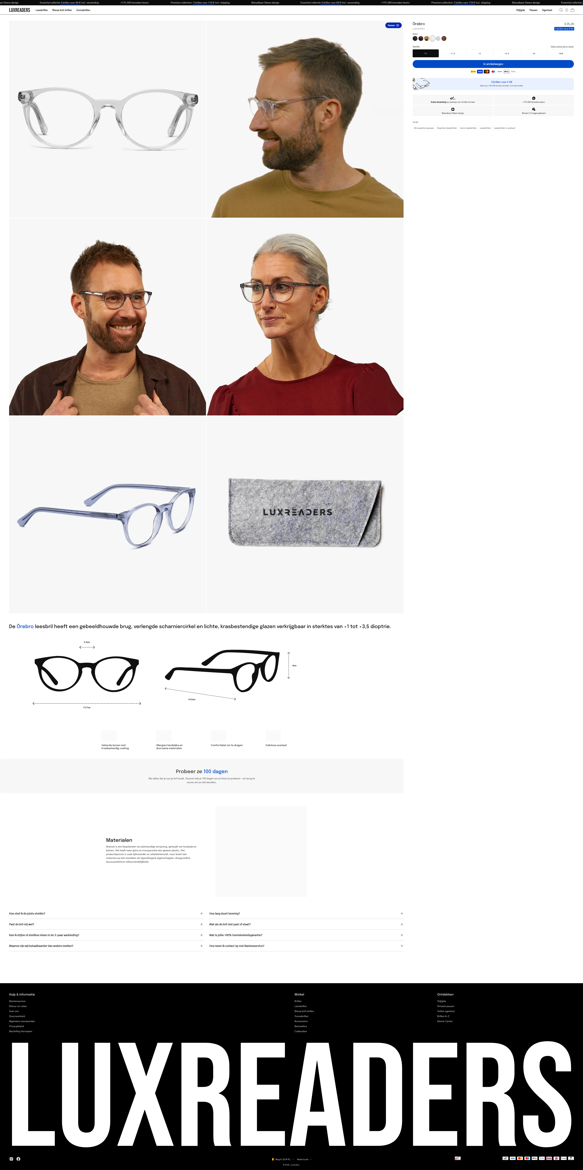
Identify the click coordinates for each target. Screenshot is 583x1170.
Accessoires (301, 1021)
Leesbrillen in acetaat (504, 127)
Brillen (298, 1001)
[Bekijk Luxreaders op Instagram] (11, 1159)
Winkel (299, 994)
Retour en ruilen (18, 1006)
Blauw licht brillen (304, 1011)
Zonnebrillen (301, 1016)
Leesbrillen (485, 127)
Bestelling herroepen (20, 1031)
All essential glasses (424, 127)
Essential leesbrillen (447, 127)
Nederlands (303, 1159)
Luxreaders (295, 1164)
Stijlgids (441, 1001)
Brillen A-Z (443, 1016)
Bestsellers (301, 1026)
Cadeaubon (301, 1031)
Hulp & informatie (22, 994)
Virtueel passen (445, 1006)
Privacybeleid (16, 1026)
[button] (561, 10)
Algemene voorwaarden (22, 1021)
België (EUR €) (283, 1159)
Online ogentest (446, 1011)
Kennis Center (445, 1021)
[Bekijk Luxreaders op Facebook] (18, 1159)
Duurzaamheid (17, 1016)
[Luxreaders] (19, 10)
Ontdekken (445, 994)
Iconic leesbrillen (468, 127)
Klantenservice (17, 1001)
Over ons (14, 1011)
